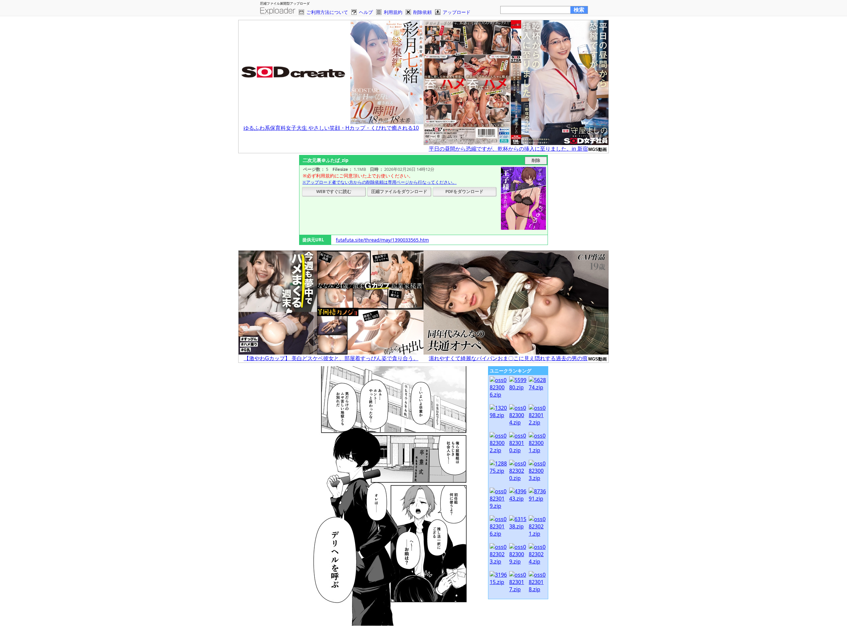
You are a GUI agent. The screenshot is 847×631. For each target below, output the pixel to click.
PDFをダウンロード (464, 191)
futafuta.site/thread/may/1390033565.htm (382, 240)
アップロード (456, 12)
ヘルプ (366, 12)
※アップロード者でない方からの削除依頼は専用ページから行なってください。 (379, 182)
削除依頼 (422, 12)
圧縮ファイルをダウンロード (399, 191)
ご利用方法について (327, 12)
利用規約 (393, 12)
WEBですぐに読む (333, 191)
